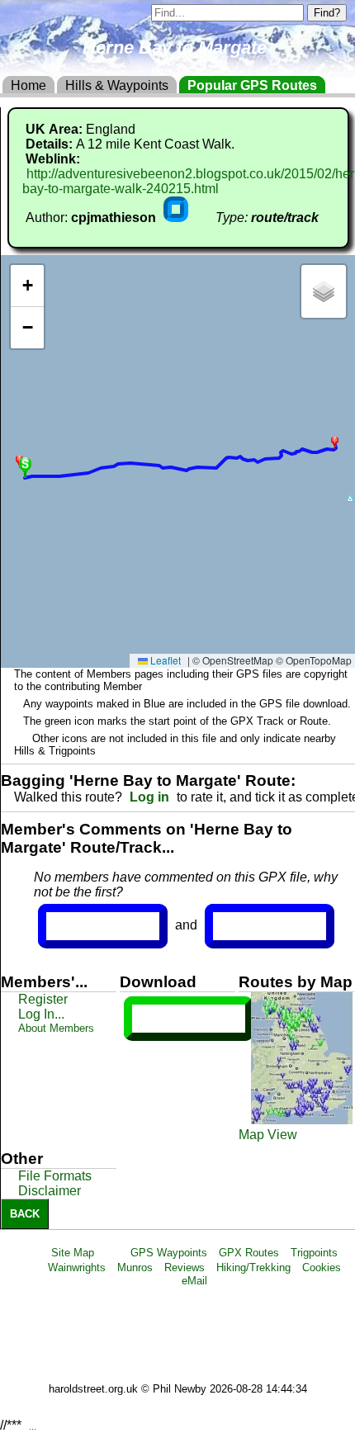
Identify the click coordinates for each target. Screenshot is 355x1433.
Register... (86, 926)
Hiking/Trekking (253, 1267)
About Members (56, 1028)
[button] (334, 441)
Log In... (247, 926)
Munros (135, 1267)
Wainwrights (77, 1267)
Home (28, 85)
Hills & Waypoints (116, 85)
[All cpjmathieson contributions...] (177, 217)
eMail (194, 1281)
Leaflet (164, 660)
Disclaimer (49, 1191)
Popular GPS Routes (252, 85)
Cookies (321, 1267)
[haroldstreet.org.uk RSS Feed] (112, 1252)
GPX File (162, 1018)
